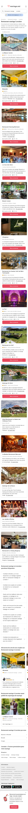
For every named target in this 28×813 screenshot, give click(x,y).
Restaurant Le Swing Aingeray (11, 551)
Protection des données (6, 771)
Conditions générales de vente (8, 769)
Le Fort (4, 309)
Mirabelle (5, 89)
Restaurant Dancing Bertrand (10, 127)
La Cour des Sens (7, 165)
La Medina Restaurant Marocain (11, 454)
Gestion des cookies (19, 771)
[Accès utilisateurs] (26, 6)
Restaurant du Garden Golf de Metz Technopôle (12, 272)
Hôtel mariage (4, 757)
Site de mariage (20, 779)
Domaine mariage (5, 754)
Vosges (3, 741)
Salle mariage (13, 757)
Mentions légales (11, 767)
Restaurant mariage (12, 19)
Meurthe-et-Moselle (6, 734)
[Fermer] (25, 792)
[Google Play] (17, 788)
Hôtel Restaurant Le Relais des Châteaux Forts (11, 420)
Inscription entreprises (6, 777)
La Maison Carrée (7, 53)
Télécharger (14, 807)
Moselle (3, 738)
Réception (3, 19)
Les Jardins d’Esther (8, 519)
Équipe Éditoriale (5, 779)
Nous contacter (14, 66)
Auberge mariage (15, 754)
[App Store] (6, 788)
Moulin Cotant (6, 201)
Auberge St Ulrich (7, 383)
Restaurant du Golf (7, 345)
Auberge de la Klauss (8, 486)
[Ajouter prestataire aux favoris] (24, 35)
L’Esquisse (5, 237)
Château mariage (22, 757)
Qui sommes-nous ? (17, 777)
